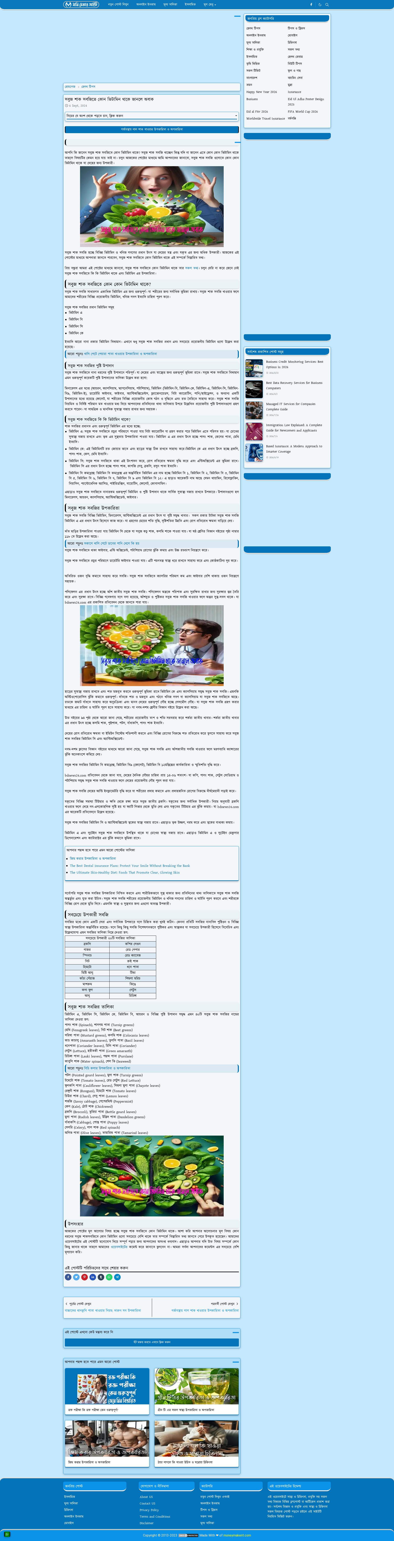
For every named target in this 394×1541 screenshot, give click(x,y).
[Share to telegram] (117, 1277)
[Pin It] (84, 1277)
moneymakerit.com (237, 1535)
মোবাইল (69, 1523)
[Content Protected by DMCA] (188, 1535)
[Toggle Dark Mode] (320, 4)
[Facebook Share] (68, 1277)
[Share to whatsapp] (109, 1277)
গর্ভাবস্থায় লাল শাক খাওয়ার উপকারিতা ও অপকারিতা (152, 129)
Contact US (147, 1503)
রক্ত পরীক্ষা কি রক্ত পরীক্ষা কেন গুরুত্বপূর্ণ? (93, 1410)
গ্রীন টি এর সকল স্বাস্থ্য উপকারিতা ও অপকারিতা (186, 1410)
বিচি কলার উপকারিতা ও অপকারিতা (107, 1068)
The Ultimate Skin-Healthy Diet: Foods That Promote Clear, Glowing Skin (125, 872)
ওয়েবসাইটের (119, 1247)
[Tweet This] (76, 1277)
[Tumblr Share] (101, 1277)
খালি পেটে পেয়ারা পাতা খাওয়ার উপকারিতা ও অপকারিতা (120, 354)
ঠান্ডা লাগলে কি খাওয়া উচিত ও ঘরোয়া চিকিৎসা (185, 1462)
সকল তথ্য (191, 268)
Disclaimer (146, 1523)
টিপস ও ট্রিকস (209, 1510)
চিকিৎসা (68, 1510)
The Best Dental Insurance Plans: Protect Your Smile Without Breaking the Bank (130, 865)
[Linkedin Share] (92, 1277)
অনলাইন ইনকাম (74, 1516)
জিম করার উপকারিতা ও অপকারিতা (93, 858)
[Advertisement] (152, 51)
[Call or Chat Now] (7, 1534)
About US (146, 1497)
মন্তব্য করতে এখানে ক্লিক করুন (154, 1342)
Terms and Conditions (155, 1516)
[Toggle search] (327, 4)
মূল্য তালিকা (71, 1503)
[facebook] (311, 4)
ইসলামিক (69, 1497)
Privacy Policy (149, 1510)
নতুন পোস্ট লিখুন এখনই (215, 1497)
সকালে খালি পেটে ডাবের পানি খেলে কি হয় (111, 543)
